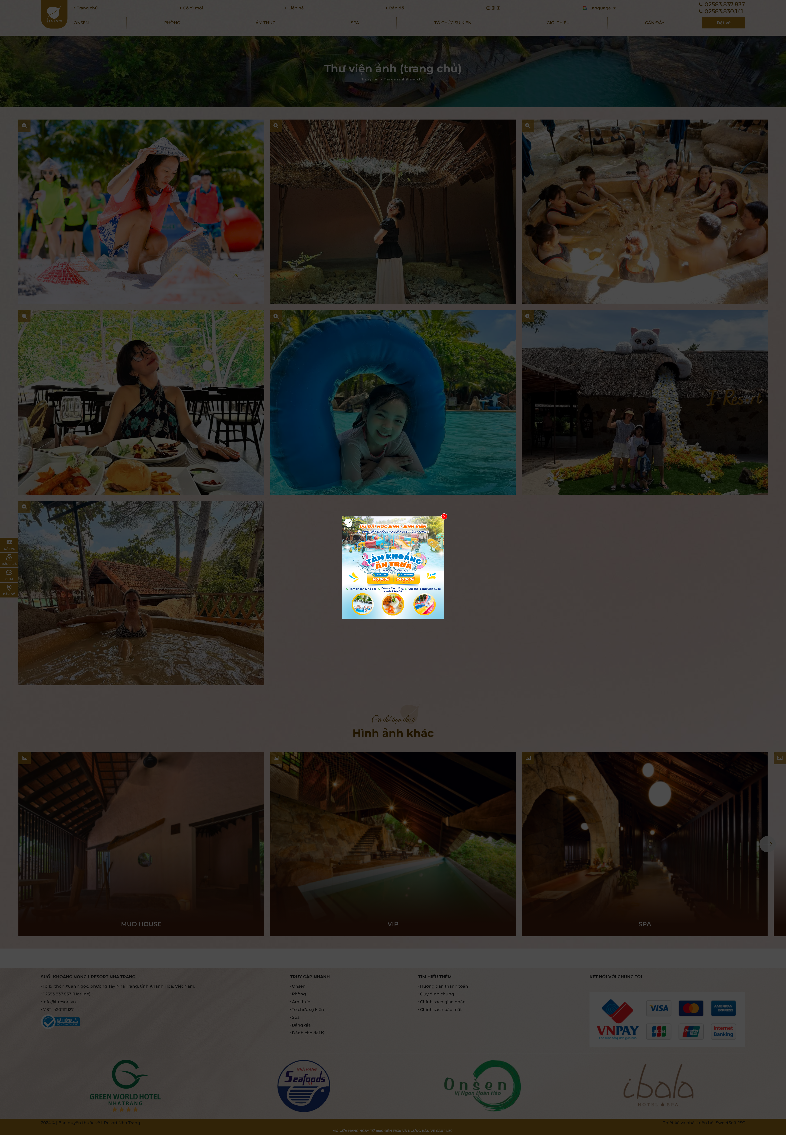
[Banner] (393, 567)
